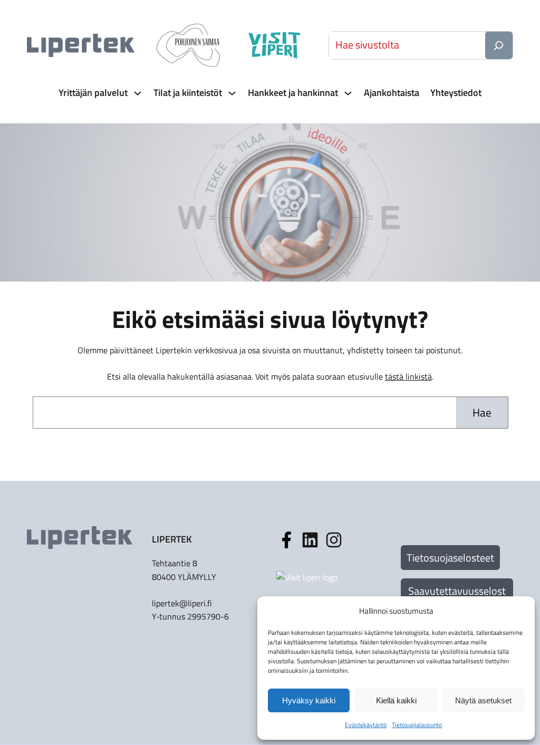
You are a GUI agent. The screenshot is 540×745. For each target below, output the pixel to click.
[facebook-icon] (286, 540)
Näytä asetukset (483, 700)
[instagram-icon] (310, 540)
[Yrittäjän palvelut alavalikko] (136, 93)
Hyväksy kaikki (308, 700)
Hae (481, 412)
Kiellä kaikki (396, 700)
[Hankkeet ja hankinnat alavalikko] (347, 93)
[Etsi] (499, 45)
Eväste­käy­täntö (366, 725)
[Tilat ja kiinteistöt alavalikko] (231, 93)
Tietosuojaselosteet (450, 557)
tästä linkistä (408, 376)
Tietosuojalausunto (417, 725)
